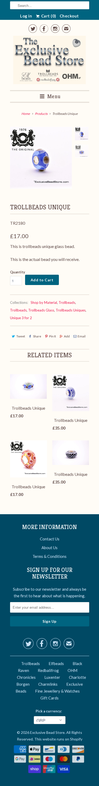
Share (37, 336)
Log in (26, 15)
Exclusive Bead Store (47, 732)
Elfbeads (56, 663)
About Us (49, 547)
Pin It (52, 336)
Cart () (48, 15)
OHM (72, 670)
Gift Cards (49, 697)
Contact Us (49, 538)
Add (67, 336)
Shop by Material (44, 302)
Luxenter (52, 677)
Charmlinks (48, 684)
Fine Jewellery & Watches (57, 691)
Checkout (69, 15)
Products (41, 114)
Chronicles (26, 677)
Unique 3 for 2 (21, 318)
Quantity (17, 272)
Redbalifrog (48, 670)
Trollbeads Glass (41, 310)
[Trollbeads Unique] (41, 158)
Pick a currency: (49, 711)
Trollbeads (67, 302)
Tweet (20, 336)
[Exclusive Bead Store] (49, 61)
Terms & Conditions (49, 556)
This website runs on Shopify (58, 739)
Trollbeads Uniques (71, 310)
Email (82, 336)
